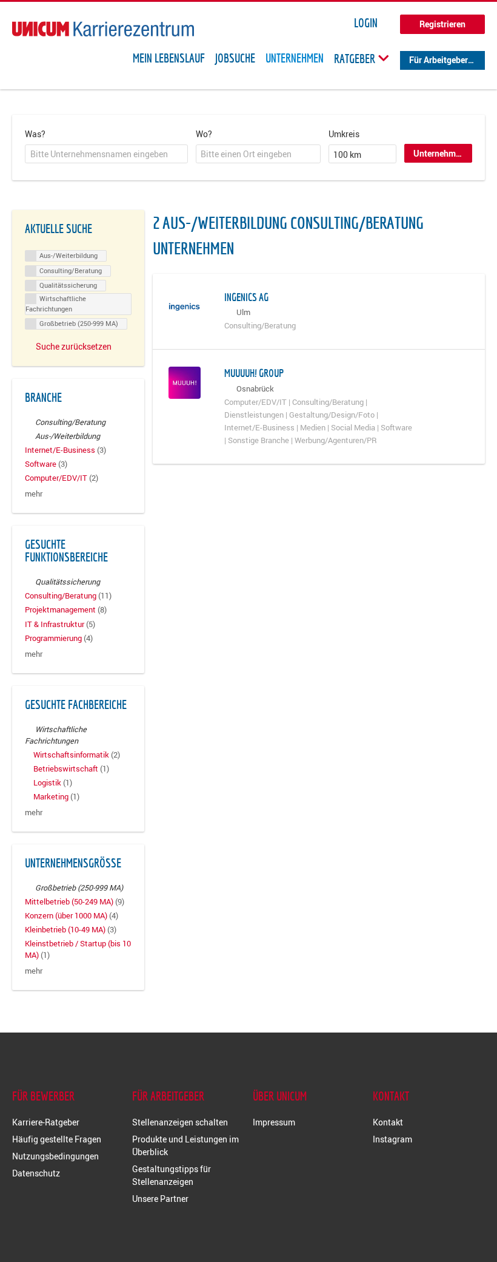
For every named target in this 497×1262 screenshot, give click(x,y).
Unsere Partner (160, 1198)
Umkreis (344, 134)
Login (366, 23)
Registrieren (442, 24)
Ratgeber (356, 58)
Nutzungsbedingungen (55, 1156)
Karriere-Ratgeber (45, 1122)
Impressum (274, 1122)
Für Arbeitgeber (438, 60)
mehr (33, 494)
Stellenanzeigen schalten (180, 1122)
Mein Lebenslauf (169, 58)
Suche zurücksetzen (74, 346)
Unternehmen (294, 58)
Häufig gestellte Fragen (56, 1139)
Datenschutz (36, 1173)
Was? (35, 134)
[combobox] (106, 154)
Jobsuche (235, 58)
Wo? (204, 134)
